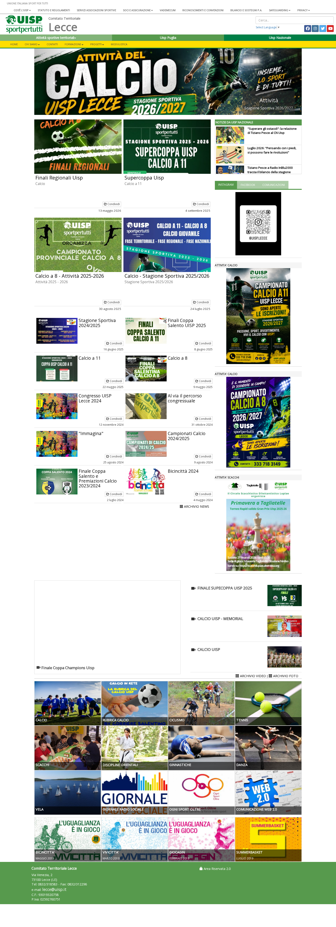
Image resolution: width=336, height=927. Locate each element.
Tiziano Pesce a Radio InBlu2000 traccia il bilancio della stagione (270, 170)
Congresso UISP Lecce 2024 (95, 398)
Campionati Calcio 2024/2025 (186, 435)
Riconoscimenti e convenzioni (203, 10)
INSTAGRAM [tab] (226, 185)
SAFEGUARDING (278, 10)
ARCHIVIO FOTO (285, 675)
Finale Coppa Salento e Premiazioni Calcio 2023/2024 (98, 478)
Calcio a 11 (90, 358)
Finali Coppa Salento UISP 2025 (187, 322)
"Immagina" (91, 433)
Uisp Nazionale (280, 37)
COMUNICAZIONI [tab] (273, 185)
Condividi (113, 204)
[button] (54, 81)
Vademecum (168, 10)
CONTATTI (52, 44)
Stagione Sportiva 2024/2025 (97, 322)
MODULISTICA (119, 44)
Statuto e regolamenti (54, 10)
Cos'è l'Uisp (21, 10)
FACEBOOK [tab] (248, 185)
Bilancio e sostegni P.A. (246, 10)
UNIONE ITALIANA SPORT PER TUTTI (27, 3)
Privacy (302, 10)
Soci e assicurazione (137, 10)
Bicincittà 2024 (183, 471)
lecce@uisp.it (54, 889)
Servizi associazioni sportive (96, 10)
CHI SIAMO (31, 44)
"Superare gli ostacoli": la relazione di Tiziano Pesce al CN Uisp (272, 131)
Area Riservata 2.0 (217, 868)
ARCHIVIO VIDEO (252, 675)
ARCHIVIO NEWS (196, 506)
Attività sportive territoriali (55, 37)
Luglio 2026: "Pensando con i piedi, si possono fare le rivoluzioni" (272, 150)
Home (14, 44)
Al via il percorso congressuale (185, 398)
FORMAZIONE (73, 44)
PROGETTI (96, 44)
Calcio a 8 (177, 358)
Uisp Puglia (168, 37)
